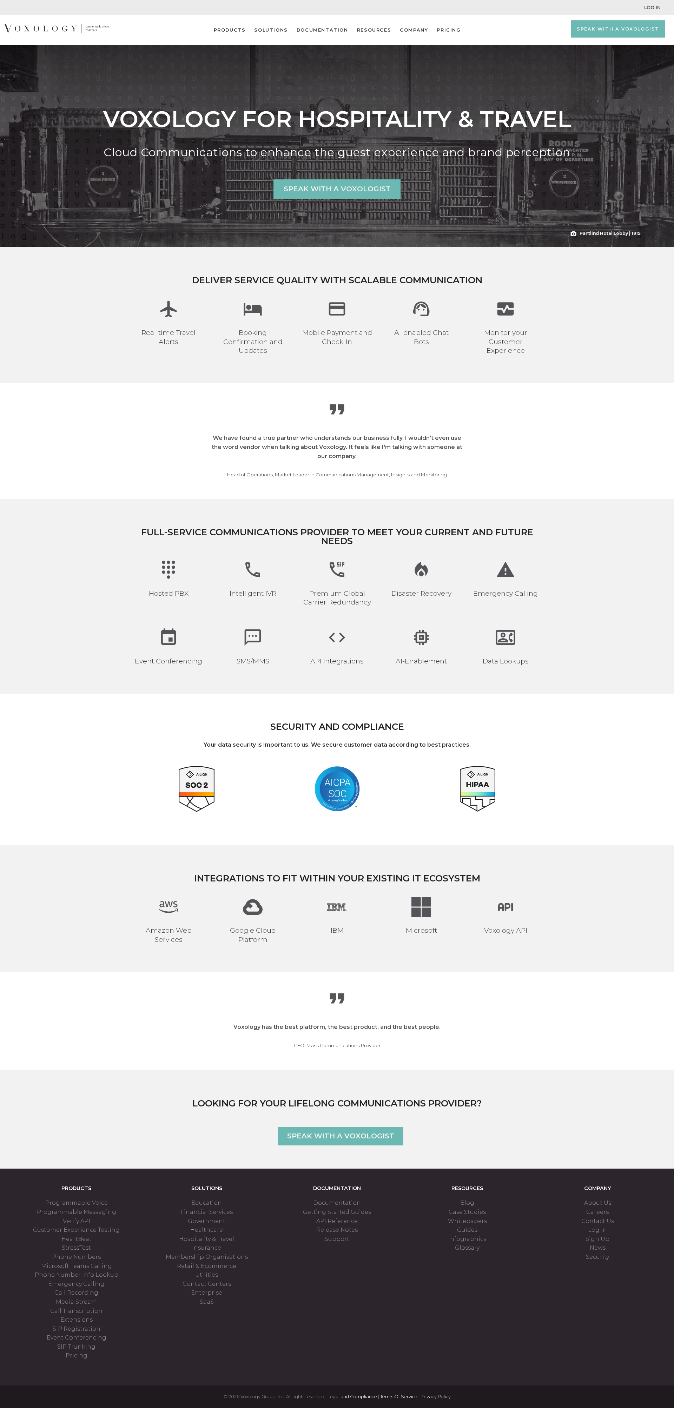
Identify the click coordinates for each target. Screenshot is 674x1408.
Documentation (322, 30)
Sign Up (597, 1239)
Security (597, 1257)
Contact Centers (207, 1284)
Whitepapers (467, 1221)
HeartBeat (76, 1239)
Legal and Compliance (352, 1396)
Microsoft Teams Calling (76, 1266)
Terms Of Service (398, 1396)
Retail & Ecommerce (206, 1266)
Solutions (271, 30)
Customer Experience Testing (76, 1230)
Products (230, 30)
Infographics (467, 1239)
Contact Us (597, 1221)
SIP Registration (76, 1329)
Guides (467, 1230)
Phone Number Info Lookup (76, 1274)
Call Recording (76, 1292)
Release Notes (337, 1230)
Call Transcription (76, 1311)
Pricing (449, 30)
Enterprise (206, 1292)
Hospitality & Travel (206, 1239)
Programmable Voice (76, 1202)
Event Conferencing (76, 1337)
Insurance (206, 1247)
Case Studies (467, 1212)
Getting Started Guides (337, 1212)
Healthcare (206, 1230)
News (598, 1247)
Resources (374, 30)
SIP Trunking (76, 1346)
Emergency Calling (76, 1284)
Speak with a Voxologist (618, 29)
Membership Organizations (207, 1257)
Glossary (467, 1247)
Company (414, 30)
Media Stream (76, 1301)
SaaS (207, 1301)
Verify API (76, 1221)
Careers (597, 1212)
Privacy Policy (436, 1396)
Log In (652, 7)
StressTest (76, 1247)
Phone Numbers (76, 1257)
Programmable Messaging (76, 1212)
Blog (467, 1202)
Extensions (76, 1319)
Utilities (206, 1274)
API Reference (337, 1221)
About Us (597, 1202)
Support (337, 1239)
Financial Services (206, 1212)
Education (206, 1202)
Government (206, 1221)
